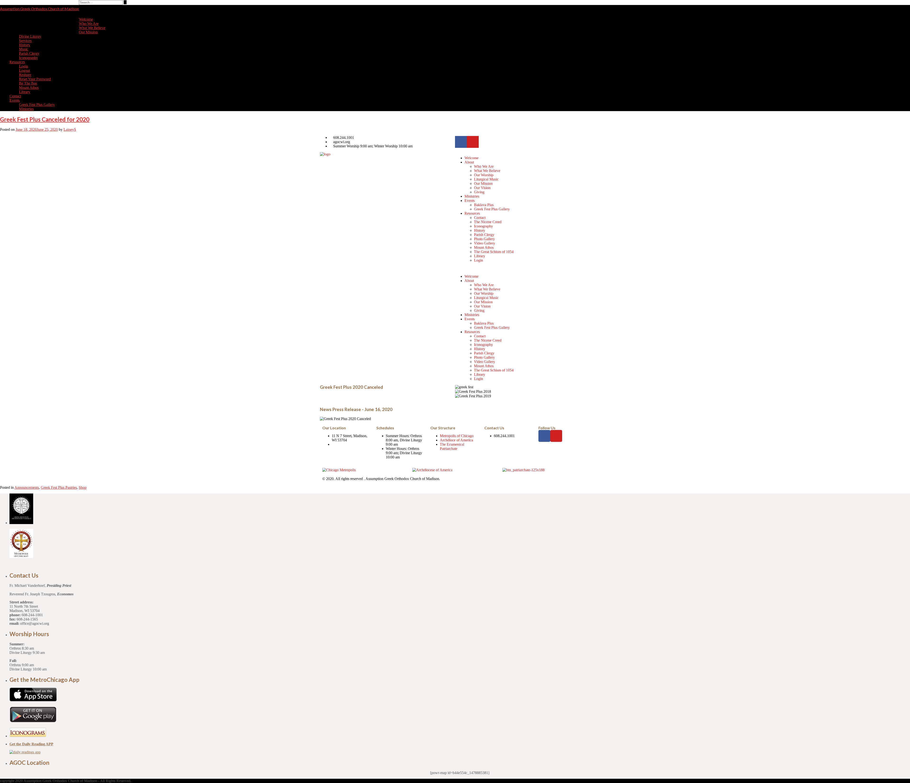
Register (25, 75)
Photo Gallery (484, 239)
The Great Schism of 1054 (494, 252)
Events (14, 100)
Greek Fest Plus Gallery (37, 105)
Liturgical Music (486, 179)
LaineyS (70, 129)
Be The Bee (28, 83)
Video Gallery (484, 243)
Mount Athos (29, 88)
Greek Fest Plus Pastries (59, 487)
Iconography (28, 58)
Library (24, 92)
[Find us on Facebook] (909, 21)
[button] (522, 268)
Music (23, 49)
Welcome (86, 19)
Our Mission (88, 32)
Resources (17, 62)
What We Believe (92, 28)
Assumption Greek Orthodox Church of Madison (39, 8)
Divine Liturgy (30, 36)
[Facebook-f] (461, 142)
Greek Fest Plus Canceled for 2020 (44, 119)
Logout (24, 70)
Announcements (26, 487)
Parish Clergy (29, 53)
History (24, 45)
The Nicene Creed (487, 222)
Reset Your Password (35, 79)
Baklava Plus (484, 205)
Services (25, 41)
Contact (15, 96)
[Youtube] (473, 142)
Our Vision (482, 188)
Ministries (26, 109)
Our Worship (483, 175)
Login (23, 66)
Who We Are (89, 24)
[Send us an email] (909, 17)
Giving (479, 192)
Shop (82, 487)
